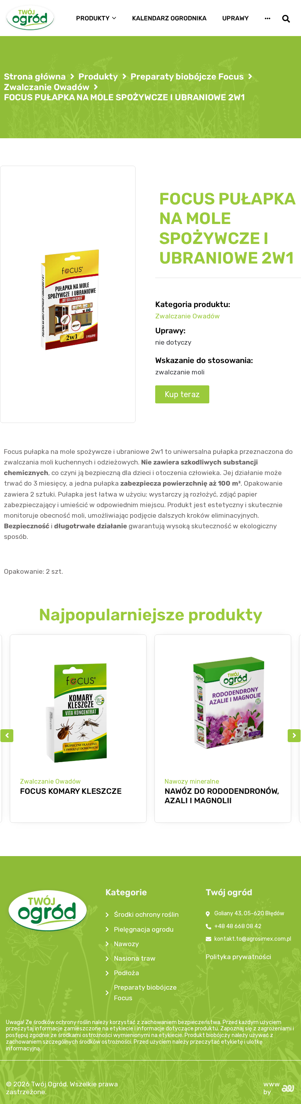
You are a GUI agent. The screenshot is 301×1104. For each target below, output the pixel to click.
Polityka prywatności (238, 957)
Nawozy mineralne (192, 781)
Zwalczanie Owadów (46, 87)
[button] (7, 736)
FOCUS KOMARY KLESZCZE (70, 791)
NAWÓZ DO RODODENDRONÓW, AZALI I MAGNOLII (222, 795)
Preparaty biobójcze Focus (187, 77)
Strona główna (35, 77)
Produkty (98, 77)
